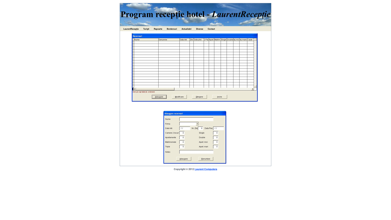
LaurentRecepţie (131, 29)
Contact (211, 29)
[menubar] (169, 29)
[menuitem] (131, 29)
